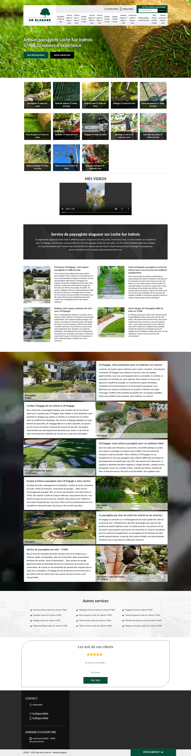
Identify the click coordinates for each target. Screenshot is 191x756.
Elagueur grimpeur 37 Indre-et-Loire (163, 19)
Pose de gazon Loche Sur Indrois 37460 (95, 615)
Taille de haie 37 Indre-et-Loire (76, 19)
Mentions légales (59, 753)
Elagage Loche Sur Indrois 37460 (138, 610)
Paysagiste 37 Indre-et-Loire (60, 19)
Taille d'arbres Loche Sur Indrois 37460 (95, 626)
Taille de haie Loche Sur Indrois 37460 (95, 621)
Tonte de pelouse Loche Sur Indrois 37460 (142, 615)
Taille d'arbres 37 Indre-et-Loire (154, 19)
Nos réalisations (35, 55)
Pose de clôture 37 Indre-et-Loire (69, 19)
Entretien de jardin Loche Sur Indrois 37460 (143, 621)
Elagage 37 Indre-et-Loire (115, 19)
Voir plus (95, 680)
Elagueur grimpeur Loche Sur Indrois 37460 (143, 626)
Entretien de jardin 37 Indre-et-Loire (132, 19)
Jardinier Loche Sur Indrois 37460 (47, 615)
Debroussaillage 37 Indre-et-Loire (143, 19)
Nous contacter (62, 55)
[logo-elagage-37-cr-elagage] (40, 14)
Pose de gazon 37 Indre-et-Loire (99, 19)
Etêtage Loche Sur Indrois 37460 (46, 621)
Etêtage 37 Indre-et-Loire (84, 19)
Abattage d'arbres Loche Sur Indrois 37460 (97, 610)
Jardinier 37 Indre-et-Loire (107, 19)
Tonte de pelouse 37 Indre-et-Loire (91, 19)
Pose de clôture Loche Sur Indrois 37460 (50, 610)
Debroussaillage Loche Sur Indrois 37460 (50, 626)
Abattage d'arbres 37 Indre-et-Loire (123, 19)
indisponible (112, 9)
